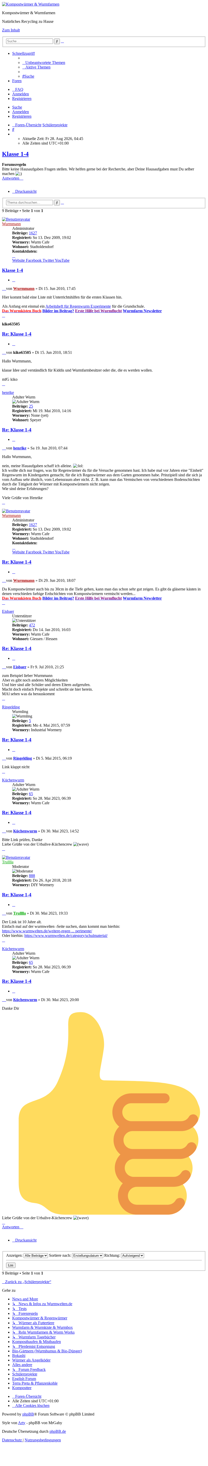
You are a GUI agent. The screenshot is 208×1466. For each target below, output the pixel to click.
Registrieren (21, 116)
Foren (17, 81)
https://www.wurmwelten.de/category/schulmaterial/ (66, 935)
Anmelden (20, 112)
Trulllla (7, 862)
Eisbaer (8, 611)
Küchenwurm (13, 780)
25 (31, 406)
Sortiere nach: (60, 1255)
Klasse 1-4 (15, 154)
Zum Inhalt (11, 30)
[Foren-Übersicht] (30, 4)
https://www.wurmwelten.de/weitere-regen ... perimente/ (47, 931)
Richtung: (112, 1255)
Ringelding (11, 707)
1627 (33, 233)
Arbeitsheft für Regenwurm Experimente (78, 306)
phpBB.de (57, 1431)
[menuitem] (43, 62)
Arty (21, 1423)
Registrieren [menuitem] (21, 98)
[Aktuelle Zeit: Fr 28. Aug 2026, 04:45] (13, 134)
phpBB (28, 1414)
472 (32, 625)
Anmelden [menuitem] (20, 94)
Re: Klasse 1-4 (16, 334)
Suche (17, 107)
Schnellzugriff (23, 53)
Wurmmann (11, 224)
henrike (8, 392)
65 (31, 794)
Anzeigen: (15, 1255)
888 (32, 876)
